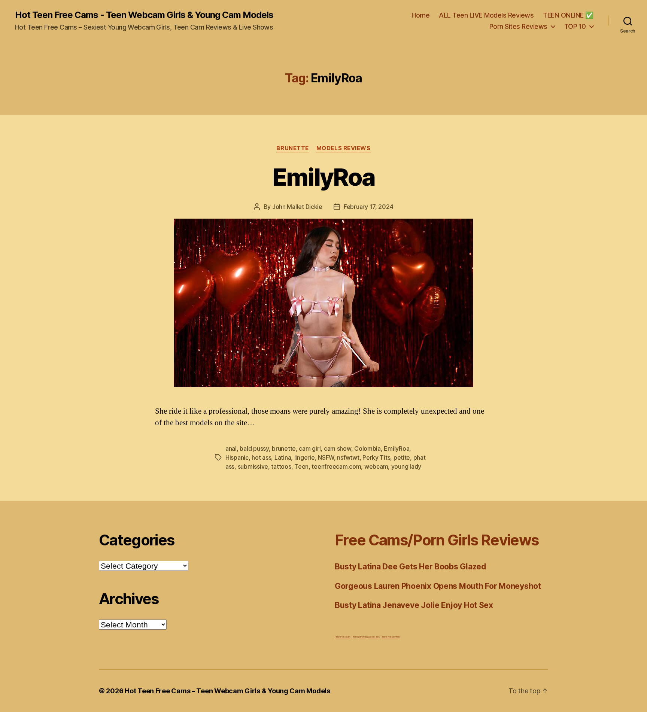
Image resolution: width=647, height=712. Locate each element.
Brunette (292, 148)
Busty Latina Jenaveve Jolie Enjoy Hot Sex (414, 605)
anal (231, 448)
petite (402, 457)
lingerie (304, 457)
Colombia (367, 448)
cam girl (310, 448)
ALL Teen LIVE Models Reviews (486, 15)
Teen (301, 466)
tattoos (281, 466)
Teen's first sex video (391, 636)
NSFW (326, 457)
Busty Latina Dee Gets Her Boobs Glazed (410, 566)
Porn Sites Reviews (518, 26)
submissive (253, 466)
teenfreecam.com (336, 466)
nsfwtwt (348, 457)
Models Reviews (343, 148)
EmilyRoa (323, 176)
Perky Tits (376, 457)
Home (420, 15)
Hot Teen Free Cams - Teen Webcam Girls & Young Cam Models (144, 14)
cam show (337, 448)
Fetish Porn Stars (342, 636)
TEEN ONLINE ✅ (568, 15)
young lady (406, 466)
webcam (376, 466)
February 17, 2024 (368, 206)
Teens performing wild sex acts (366, 636)
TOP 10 (575, 26)
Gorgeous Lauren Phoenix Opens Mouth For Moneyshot (438, 586)
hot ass (261, 457)
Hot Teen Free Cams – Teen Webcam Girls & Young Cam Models (227, 691)
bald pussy (254, 448)
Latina (282, 457)
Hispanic (237, 457)
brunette (284, 448)
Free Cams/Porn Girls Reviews (436, 540)
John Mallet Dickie (297, 206)
